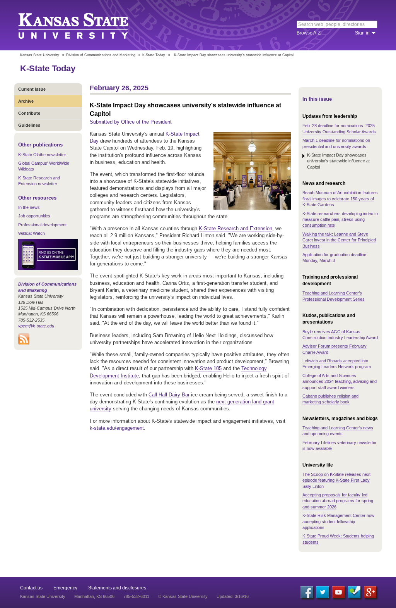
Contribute (29, 113)
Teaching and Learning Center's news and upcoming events (337, 430)
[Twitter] (322, 592)
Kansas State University (83, 25)
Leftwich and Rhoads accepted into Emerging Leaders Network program (336, 363)
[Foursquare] (354, 592)
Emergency (65, 588)
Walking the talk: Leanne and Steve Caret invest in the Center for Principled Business (339, 240)
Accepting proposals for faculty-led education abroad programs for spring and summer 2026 (337, 501)
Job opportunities (34, 216)
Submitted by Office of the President (131, 122)
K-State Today (153, 55)
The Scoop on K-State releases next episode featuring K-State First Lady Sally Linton (336, 480)
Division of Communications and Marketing (100, 55)
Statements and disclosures (117, 588)
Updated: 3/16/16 (233, 596)
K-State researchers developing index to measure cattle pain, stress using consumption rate (340, 219)
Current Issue (32, 89)
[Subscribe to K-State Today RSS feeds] (23, 343)
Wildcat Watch (31, 233)
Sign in (362, 33)
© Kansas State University (183, 596)
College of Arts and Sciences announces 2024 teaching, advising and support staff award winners (339, 381)
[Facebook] (306, 592)
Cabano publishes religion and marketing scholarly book (330, 399)
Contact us (31, 588)
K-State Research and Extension (235, 228)
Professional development (42, 224)
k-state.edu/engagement (117, 428)
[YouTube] (338, 592)
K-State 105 (208, 368)
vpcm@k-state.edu (36, 326)
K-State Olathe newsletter (42, 154)
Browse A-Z (309, 33)
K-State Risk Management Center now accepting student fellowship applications (338, 521)
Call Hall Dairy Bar (168, 395)
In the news (29, 207)
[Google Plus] (370, 592)
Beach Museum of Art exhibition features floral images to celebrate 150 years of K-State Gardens (340, 198)
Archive (26, 101)
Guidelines (29, 125)
